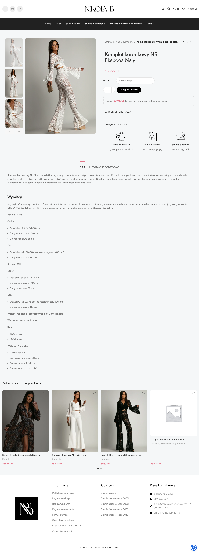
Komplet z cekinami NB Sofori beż (168, 439)
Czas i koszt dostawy (63, 520)
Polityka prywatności (63, 492)
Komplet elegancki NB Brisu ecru (69, 454)
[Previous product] (183, 42)
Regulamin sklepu (61, 498)
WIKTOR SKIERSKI (112, 547)
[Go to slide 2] (101, 468)
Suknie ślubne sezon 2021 (114, 509)
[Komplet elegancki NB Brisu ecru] (75, 421)
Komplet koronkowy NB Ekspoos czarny (122, 454)
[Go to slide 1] (98, 468)
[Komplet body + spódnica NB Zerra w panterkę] (25, 421)
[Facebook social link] (5, 9)
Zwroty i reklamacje (62, 530)
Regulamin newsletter (63, 509)
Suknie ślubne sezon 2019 (114, 514)
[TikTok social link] (20, 9)
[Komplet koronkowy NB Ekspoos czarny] (124, 421)
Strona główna (112, 41)
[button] (9, 131)
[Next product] (190, 42)
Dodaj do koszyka (128, 89)
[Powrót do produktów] (187, 42)
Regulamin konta (61, 503)
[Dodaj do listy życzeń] (45, 393)
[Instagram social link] (12, 9)
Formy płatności (60, 514)
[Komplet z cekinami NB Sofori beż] (173, 413)
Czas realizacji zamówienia (66, 525)
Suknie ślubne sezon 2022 (115, 503)
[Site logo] (99, 8)
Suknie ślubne (108, 492)
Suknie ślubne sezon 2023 (115, 498)
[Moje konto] (163, 9)
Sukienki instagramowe (173, 443)
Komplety (128, 41)
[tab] (82, 165)
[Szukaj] (169, 9)
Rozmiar (107, 80)
